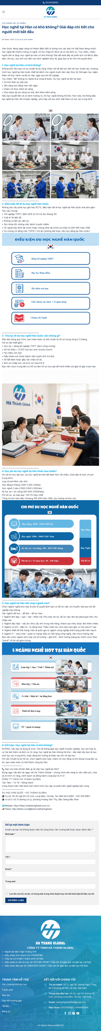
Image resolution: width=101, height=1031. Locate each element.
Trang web (10, 881)
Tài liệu (5, 1006)
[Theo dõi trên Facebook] (65, 1013)
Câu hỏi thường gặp (12, 1000)
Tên (7, 857)
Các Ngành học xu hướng (14, 23)
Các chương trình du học (14, 984)
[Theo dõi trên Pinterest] (73, 1013)
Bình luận (10, 834)
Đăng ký (6, 1011)
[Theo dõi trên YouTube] (77, 1013)
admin (30, 39)
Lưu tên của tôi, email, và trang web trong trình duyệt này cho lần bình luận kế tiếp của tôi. (52, 894)
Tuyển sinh (7, 989)
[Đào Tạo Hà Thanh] (50, 12)
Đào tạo (6, 995)
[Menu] (3, 12)
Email (8, 869)
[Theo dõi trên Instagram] (69, 1013)
